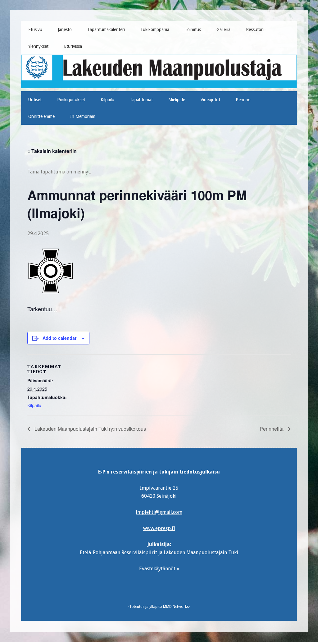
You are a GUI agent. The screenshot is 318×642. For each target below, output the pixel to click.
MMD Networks (176, 606)
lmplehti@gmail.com (159, 512)
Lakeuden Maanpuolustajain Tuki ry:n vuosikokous (89, 428)
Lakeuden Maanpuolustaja (159, 69)
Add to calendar (59, 338)
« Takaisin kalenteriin (52, 151)
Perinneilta (272, 428)
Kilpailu (34, 405)
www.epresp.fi (159, 528)
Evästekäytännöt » (159, 569)
